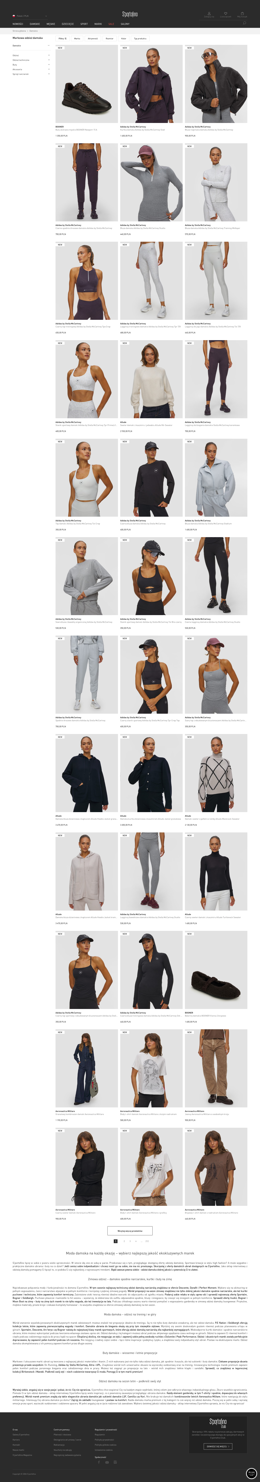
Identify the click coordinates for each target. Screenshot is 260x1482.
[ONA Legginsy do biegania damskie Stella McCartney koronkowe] (216, 379)
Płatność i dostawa (62, 1434)
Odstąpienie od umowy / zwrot (67, 1439)
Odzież (16, 55)
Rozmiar (109, 38)
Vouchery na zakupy (63, 1449)
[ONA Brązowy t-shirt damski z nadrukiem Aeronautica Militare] (216, 1167)
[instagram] (115, 1462)
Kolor (123, 38)
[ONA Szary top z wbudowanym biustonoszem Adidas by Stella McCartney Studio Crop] (216, 675)
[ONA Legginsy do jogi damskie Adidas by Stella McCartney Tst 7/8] (216, 281)
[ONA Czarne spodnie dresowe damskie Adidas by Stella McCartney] (87, 182)
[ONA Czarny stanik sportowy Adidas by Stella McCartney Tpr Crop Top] (151, 675)
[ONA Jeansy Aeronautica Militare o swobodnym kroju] (216, 1068)
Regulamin (100, 1434)
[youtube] (107, 1462)
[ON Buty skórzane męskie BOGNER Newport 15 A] (87, 84)
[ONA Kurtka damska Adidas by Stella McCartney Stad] (151, 84)
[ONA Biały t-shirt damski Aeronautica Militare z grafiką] (151, 1167)
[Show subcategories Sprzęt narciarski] (48, 73)
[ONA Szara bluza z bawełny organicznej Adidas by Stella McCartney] (87, 576)
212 (147, 1241)
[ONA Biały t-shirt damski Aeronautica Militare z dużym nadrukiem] (151, 1068)
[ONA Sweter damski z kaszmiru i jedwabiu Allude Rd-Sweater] (151, 379)
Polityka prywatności (104, 1439)
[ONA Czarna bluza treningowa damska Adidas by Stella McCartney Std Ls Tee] (151, 970)
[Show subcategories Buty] (48, 64)
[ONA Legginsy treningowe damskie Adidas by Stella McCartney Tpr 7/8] (151, 281)
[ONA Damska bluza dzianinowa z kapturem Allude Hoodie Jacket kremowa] (87, 871)
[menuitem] (18, 24)
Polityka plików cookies (105, 1444)
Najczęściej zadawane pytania (67, 1455)
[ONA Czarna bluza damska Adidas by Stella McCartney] (151, 478)
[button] (30, 17)
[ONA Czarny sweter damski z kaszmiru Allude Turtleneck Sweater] (216, 871)
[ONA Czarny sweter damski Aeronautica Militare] (87, 1167)
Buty (15, 64)
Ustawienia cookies (104, 1449)
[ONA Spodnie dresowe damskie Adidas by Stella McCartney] (87, 675)
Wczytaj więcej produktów (130, 1230)
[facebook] (99, 1462)
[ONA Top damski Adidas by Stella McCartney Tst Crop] (87, 478)
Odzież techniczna (21, 60)
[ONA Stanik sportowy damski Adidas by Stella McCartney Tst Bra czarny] (151, 576)
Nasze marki (18, 1449)
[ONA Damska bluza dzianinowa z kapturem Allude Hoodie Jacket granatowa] (87, 773)
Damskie (17, 45)
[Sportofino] (130, 14)
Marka (77, 38)
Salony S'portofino (21, 1434)
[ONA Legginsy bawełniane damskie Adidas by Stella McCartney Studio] (151, 871)
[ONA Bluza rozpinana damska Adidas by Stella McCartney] (216, 84)
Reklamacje (59, 1444)
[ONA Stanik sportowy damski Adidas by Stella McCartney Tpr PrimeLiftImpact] (87, 379)
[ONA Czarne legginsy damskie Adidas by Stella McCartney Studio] (216, 576)
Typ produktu (140, 38)
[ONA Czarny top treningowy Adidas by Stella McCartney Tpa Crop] (87, 281)
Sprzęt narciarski (21, 74)
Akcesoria (17, 69)
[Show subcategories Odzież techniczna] (48, 59)
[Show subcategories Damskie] (48, 45)
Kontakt (16, 1444)
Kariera (16, 1439)
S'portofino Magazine (22, 1455)
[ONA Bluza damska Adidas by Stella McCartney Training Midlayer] (216, 182)
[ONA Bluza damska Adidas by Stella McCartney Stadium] (216, 478)
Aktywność (93, 38)
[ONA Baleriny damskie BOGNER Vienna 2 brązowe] (216, 970)
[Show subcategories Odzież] (48, 55)
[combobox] (223, 23)
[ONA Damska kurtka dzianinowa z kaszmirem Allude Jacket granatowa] (151, 773)
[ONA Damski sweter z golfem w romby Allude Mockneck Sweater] (216, 773)
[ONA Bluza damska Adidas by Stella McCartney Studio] (151, 182)
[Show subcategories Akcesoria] (48, 69)
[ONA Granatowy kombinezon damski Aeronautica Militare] (87, 1068)
